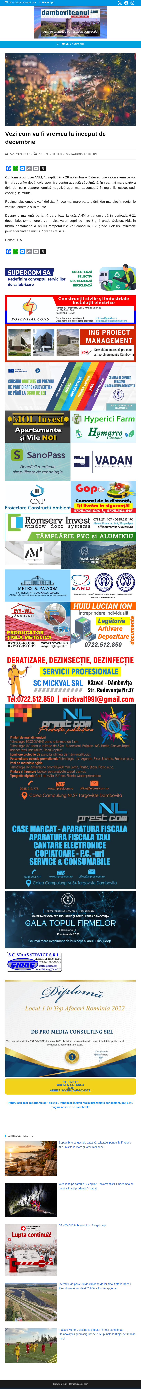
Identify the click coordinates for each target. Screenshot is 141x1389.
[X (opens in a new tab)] (120, 3)
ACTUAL (44, 154)
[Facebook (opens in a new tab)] (126, 3)
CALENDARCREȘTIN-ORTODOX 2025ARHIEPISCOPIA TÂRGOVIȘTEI (70, 1086)
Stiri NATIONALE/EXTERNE (82, 154)
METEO (57, 154)
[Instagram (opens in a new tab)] (131, 3)
